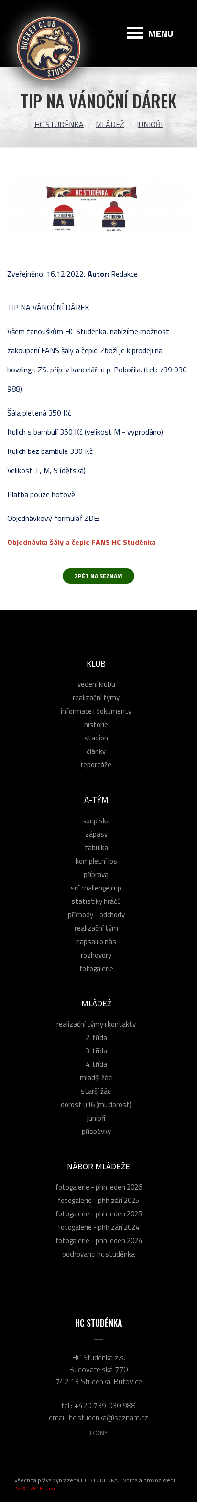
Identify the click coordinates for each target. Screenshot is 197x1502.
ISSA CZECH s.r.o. (35, 1488)
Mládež (110, 124)
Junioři (149, 124)
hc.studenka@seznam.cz (108, 1417)
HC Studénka (59, 124)
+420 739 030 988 (105, 1405)
